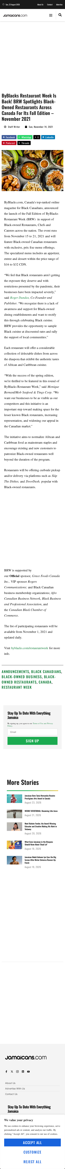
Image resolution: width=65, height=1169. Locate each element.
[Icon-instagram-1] (17, 1071)
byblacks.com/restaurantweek (29, 648)
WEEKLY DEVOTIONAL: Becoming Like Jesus (41, 810)
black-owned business (22, 676)
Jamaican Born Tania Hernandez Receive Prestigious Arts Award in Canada (40, 797)
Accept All (32, 1142)
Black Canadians (46, 671)
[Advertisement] (32, 55)
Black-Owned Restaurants (29, 679)
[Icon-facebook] (6, 1071)
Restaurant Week (17, 687)
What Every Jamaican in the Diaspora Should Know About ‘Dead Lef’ (39, 843)
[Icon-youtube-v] (28, 1071)
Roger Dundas (19, 297)
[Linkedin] (23, 1071)
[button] (51, 15)
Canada (45, 682)
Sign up (32, 740)
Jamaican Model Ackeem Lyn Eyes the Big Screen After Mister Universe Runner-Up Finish (40, 860)
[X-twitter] (12, 1071)
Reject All (33, 1161)
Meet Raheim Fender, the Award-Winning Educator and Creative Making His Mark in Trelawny (41, 826)
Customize (33, 1152)
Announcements (15, 671)
